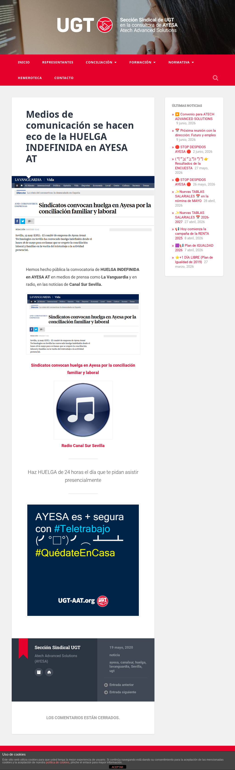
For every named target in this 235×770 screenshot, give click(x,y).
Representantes (57, 62)
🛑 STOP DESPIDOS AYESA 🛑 (190, 149)
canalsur (126, 662)
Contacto (64, 78)
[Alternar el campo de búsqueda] (215, 78)
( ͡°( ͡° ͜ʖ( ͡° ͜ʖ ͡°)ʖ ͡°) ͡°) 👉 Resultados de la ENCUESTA (191, 163)
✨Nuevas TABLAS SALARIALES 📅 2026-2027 (192, 217)
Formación (140, 62)
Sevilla (136, 666)
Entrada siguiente (122, 692)
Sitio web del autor (49, 672)
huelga (140, 662)
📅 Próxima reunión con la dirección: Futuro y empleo (195, 132)
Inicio (24, 62)
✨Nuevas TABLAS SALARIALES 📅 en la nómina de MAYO (191, 196)
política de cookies (57, 762)
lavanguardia (119, 666)
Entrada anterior (121, 685)
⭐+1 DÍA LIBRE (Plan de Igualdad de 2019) (194, 259)
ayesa (114, 662)
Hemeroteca (30, 78)
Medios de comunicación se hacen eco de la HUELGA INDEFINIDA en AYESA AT (80, 136)
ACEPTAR (117, 767)
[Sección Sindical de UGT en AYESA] (117, 27)
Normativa (179, 62)
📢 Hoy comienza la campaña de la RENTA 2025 (192, 233)
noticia (114, 655)
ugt (112, 671)
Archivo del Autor (39, 672)
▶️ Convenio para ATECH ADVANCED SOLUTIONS (194, 116)
